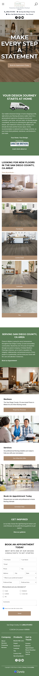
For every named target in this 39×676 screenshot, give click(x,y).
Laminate (7, 593)
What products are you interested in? (14, 587)
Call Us (27, 654)
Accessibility (30, 667)
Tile (5, 596)
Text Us (27, 652)
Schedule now (19, 507)
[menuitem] (20, 641)
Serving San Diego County (27, 11)
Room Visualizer (30, 650)
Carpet (6, 590)
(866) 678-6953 (10, 11)
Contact (27, 643)
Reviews (4, 647)
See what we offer (19, 458)
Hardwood (24, 590)
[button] (36, 4)
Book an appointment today (19, 65)
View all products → (8, 172)
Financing (4, 645)
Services (4, 643)
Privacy (25, 667)
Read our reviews (19, 410)
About (3, 641)
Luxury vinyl (24, 593)
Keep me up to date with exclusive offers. (14, 608)
